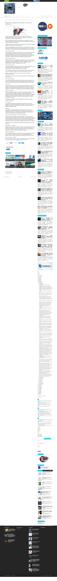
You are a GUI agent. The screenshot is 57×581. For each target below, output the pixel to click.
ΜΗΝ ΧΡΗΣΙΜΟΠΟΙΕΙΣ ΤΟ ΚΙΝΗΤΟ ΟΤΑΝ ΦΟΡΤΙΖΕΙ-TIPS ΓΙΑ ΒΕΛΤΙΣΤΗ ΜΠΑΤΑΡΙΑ (11, 540)
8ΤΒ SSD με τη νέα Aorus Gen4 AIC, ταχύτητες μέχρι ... (46, 371)
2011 (39, 390)
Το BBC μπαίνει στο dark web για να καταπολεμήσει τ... (46, 353)
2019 (39, 282)
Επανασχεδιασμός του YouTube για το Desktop (45, 316)
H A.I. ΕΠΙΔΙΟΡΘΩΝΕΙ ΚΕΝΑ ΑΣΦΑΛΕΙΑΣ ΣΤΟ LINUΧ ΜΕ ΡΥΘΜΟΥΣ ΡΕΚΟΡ (46, 152)
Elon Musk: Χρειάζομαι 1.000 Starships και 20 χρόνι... (45, 323)
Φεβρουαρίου (41, 383)
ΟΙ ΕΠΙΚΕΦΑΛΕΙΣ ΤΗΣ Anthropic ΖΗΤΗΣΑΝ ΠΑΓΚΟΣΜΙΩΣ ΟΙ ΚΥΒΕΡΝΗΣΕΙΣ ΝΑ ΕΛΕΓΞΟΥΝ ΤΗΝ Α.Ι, (45, 161)
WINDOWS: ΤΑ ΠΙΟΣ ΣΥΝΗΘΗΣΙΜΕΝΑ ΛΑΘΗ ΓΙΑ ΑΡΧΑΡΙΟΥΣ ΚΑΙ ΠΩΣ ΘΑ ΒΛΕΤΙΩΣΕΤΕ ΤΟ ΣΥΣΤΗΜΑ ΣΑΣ (45, 134)
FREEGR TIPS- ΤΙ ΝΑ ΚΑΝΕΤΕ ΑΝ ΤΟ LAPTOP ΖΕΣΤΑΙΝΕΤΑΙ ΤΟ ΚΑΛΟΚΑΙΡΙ (46, 207)
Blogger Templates (7, 575)
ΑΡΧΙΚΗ (6, 16)
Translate (43, 523)
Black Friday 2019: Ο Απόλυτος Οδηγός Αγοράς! (45, 293)
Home (38, 271)
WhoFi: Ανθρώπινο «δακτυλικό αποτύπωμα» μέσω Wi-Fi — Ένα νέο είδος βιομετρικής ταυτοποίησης (45, 411)
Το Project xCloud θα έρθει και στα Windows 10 (45, 297)
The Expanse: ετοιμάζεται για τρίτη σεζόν (35, 555)
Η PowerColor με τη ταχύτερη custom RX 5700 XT (45, 320)
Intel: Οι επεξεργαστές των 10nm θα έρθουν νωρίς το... (45, 334)
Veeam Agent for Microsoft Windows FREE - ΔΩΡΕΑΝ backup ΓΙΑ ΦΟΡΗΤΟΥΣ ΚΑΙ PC (46, 125)
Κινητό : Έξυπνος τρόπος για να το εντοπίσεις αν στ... (45, 359)
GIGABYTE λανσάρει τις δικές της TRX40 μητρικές (45, 327)
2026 (39, 276)
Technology (39, 429)
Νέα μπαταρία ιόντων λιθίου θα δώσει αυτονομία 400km (46, 346)
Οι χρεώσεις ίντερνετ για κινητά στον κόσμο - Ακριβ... (45, 296)
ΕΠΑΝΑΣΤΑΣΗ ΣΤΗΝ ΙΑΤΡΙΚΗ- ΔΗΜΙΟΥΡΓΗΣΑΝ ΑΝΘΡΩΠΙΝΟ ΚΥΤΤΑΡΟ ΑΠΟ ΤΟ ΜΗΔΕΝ (46, 237)
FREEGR (14, 16)
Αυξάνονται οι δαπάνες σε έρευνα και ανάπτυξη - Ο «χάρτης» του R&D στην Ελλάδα (44, 402)
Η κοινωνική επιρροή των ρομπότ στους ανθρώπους (45, 375)
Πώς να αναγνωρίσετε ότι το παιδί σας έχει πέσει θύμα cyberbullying (36, 551)
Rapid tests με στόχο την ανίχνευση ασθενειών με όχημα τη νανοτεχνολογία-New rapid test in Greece (35, 546)
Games (20, 16)
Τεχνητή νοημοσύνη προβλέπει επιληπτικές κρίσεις (45, 302)
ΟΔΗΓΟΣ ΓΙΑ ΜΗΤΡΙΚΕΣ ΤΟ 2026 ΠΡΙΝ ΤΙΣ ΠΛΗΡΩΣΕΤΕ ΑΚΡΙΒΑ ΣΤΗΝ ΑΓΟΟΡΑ (46, 172)
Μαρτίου (40, 382)
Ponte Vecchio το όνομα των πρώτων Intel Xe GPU (45, 301)
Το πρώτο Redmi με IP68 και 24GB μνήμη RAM (43, 406)
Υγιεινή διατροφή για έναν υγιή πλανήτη (44, 347)
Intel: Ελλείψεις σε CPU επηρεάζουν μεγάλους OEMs (45, 374)
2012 (39, 389)
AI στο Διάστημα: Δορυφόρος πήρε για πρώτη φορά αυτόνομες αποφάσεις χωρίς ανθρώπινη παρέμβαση (44, 413)
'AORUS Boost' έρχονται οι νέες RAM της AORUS (45, 313)
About (38, 272)
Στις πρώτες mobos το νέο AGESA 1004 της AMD (45, 345)
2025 (39, 277)
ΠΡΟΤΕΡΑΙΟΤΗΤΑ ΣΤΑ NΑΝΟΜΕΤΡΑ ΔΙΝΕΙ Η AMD (45, 341)
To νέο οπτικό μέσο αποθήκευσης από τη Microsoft (45, 342)
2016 (39, 386)
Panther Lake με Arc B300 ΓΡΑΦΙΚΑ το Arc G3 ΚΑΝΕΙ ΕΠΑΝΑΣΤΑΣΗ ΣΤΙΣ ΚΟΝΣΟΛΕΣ (46, 67)
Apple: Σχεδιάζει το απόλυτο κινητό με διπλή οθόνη (45, 326)
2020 (39, 281)
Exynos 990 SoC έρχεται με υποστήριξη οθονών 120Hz (45, 367)
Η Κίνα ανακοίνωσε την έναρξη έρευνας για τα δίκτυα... (46, 312)
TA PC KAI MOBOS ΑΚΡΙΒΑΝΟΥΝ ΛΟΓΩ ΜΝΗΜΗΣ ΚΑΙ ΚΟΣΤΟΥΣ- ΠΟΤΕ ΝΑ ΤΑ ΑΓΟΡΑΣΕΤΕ (46, 181)
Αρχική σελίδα (39, 397)
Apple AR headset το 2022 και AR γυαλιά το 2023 (45, 311)
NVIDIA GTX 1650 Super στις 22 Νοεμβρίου (44, 372)
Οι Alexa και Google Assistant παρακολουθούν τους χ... (46, 349)
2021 (39, 280)
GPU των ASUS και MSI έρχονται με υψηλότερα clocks (35, 534)
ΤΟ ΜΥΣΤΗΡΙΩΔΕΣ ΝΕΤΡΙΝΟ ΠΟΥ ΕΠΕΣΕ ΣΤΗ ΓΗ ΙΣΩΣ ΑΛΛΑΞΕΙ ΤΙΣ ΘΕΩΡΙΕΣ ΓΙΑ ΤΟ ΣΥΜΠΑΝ (46, 254)
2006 (39, 394)
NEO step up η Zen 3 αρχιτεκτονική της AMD (44, 370)
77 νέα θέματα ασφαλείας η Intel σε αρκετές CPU (45, 304)
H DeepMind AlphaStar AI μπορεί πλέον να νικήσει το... (45, 348)
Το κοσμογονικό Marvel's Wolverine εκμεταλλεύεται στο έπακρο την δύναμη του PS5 (44, 424)
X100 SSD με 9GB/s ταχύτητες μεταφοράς (44, 363)
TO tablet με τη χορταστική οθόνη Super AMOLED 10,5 (45, 339)
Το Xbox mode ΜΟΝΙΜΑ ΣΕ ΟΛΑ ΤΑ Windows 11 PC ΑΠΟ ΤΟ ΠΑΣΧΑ (46, 83)
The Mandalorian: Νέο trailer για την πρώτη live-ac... (45, 351)
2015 (39, 387)
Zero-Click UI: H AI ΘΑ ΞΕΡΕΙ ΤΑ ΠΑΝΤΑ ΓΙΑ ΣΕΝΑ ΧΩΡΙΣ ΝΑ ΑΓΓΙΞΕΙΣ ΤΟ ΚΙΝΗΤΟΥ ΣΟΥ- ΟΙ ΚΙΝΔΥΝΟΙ (46, 143)
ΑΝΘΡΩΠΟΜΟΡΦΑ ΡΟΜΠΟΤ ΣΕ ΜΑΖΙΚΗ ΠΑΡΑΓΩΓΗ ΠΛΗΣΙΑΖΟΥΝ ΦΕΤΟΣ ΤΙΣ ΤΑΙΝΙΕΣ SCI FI (46, 228)
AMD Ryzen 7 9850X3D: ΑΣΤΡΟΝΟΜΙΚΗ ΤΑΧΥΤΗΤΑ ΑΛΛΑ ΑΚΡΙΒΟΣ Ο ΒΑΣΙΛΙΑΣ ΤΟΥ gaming (46, 102)
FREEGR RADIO (10, 16)
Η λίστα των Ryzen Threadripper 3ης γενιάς (44, 376)
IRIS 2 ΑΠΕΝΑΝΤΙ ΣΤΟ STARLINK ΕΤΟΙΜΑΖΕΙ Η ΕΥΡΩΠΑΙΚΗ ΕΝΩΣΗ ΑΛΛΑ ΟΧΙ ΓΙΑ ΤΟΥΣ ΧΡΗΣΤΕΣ (46, 219)
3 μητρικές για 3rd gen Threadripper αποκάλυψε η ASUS (46, 352)
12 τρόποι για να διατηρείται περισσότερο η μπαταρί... (45, 344)
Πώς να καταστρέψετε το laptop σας (43, 295)
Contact (39, 273)
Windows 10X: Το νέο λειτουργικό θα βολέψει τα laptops (46, 364)
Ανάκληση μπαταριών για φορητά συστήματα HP (35, 529)
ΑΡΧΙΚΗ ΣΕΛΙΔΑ (40, 436)
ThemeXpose (13, 575)
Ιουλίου (40, 379)
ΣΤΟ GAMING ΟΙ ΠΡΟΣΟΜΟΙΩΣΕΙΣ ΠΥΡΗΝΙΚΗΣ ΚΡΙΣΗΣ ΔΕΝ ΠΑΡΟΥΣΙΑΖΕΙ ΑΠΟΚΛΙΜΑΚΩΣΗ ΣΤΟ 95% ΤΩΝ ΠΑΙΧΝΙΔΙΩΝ (45, 92)
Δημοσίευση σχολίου (8, 173)
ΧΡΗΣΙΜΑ (17, 16)
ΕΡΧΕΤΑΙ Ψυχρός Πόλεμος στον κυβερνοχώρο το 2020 (45, 288)
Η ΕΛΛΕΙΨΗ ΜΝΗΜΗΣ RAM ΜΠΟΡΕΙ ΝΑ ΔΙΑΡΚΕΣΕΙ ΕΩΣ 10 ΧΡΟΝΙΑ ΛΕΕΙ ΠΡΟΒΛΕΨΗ (46, 189)
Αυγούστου (40, 378)
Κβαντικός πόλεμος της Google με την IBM (44, 365)
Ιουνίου (40, 380)
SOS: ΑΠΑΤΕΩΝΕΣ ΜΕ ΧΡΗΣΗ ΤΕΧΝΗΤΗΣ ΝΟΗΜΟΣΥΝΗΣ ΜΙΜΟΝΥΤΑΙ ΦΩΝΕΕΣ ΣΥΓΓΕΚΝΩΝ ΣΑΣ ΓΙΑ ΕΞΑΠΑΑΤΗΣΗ (11, 535)
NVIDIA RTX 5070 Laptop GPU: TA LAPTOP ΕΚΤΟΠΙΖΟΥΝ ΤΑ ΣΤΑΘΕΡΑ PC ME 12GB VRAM (46, 75)
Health (38, 431)
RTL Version (39, 274)
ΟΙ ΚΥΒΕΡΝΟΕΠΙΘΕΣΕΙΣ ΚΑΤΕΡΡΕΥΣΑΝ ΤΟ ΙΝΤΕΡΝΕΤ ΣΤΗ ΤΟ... (44, 356)
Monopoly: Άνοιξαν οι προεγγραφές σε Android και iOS (45, 333)
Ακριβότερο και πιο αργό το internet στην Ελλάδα (45, 303)
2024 (39, 278)
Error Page (50, 575)
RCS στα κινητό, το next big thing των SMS (44, 360)
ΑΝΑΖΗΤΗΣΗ (27, 16)
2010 (39, 391)
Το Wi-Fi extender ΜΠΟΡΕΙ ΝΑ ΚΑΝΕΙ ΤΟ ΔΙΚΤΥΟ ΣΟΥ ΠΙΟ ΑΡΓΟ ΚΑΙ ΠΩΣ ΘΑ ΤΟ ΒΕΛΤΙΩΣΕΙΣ (46, 198)
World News (39, 428)
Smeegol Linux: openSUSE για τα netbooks (35, 542)
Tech (23, 16)
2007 (39, 393)
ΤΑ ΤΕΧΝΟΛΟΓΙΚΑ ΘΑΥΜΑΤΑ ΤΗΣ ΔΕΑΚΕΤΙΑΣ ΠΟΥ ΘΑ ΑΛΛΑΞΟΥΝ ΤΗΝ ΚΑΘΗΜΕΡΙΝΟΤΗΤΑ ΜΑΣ (35, 569)
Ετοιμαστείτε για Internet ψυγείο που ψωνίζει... (35, 538)
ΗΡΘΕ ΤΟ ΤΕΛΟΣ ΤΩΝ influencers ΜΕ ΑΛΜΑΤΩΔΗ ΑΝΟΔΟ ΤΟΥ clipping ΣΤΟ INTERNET (11, 530)
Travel (38, 432)
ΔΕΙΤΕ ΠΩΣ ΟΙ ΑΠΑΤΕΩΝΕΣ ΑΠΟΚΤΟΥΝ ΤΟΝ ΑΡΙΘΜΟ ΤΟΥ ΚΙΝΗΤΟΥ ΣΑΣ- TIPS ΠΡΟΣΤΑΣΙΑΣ (36, 560)
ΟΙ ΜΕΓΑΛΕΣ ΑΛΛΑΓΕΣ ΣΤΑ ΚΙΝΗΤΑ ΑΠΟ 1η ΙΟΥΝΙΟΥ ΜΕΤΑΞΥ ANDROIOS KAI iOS (36, 565)
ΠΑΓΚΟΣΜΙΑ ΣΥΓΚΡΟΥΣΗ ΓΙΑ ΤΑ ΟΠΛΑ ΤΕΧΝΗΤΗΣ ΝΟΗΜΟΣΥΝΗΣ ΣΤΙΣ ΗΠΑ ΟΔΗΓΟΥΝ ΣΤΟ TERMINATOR (46, 245)
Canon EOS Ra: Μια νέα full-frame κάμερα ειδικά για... (45, 329)
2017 (39, 385)
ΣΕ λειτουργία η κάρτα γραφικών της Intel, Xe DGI (45, 368)
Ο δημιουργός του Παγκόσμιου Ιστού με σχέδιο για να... (45, 287)
